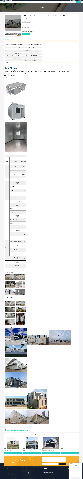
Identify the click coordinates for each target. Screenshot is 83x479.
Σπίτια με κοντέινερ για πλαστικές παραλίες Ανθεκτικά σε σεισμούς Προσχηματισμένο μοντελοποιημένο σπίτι (49, 450)
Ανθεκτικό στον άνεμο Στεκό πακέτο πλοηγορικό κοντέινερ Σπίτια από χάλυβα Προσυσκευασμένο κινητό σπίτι (12, 450)
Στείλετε (62, 463)
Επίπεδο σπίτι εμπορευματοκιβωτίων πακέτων (48, 472)
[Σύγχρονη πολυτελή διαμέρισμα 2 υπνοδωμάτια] (70, 443)
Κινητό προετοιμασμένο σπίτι (24, 430)
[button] (5, 444)
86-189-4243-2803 (79, 0)
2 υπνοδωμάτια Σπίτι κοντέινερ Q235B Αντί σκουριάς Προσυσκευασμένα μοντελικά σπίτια (31, 450)
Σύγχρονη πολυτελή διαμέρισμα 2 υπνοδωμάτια (66, 449)
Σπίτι (4, 12)
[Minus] (81, 463)
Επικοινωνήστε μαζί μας (27, 473)
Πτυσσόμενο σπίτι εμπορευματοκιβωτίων (48, 473)
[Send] (81, 478)
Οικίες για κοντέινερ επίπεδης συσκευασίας (9, 430)
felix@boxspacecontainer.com (73, 0)
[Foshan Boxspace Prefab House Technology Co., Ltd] (4, 2)
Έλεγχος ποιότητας (27, 472)
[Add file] (70, 478)
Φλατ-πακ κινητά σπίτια (17, 430)
